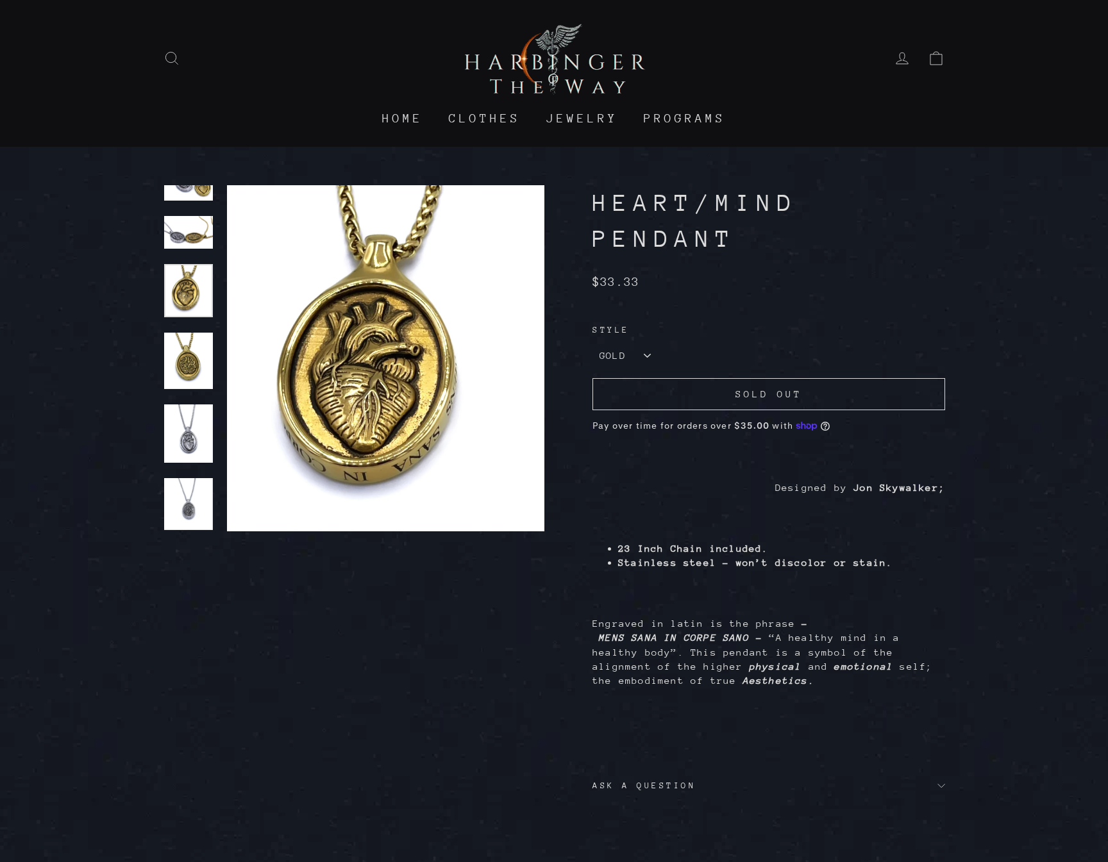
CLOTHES (485, 118)
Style (611, 330)
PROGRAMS (685, 118)
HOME (402, 118)
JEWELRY (582, 118)
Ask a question (644, 785)
